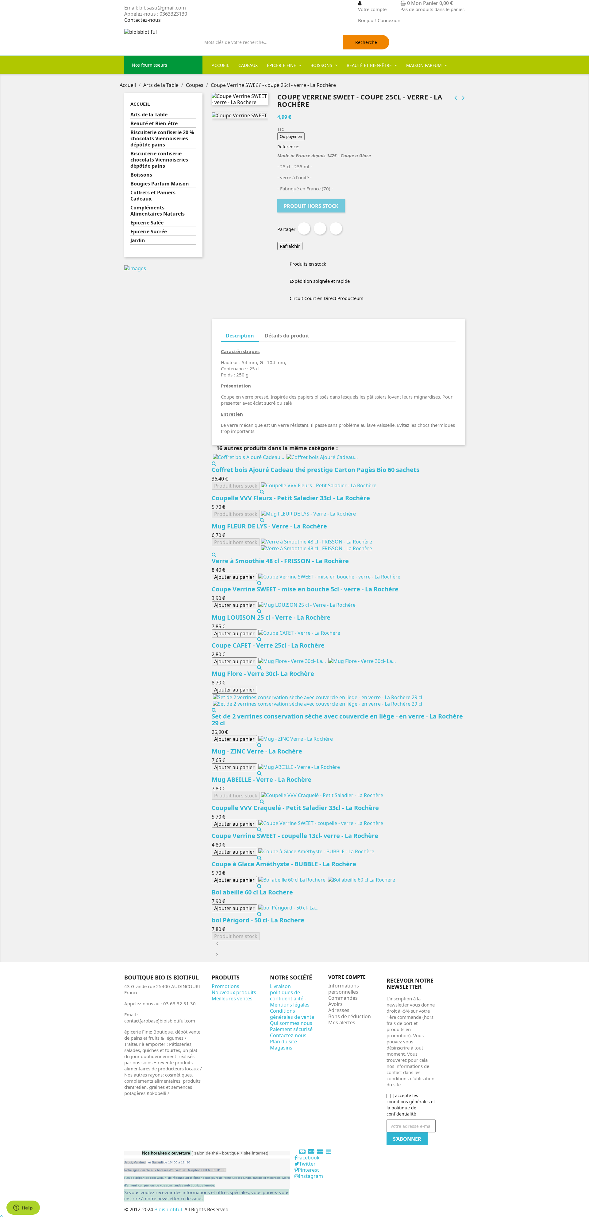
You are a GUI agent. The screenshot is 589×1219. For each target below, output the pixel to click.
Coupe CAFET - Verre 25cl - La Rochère (268, 645)
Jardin (137, 240)
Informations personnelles (343, 988)
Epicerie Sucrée (148, 231)
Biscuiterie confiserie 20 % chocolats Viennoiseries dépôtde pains (162, 138)
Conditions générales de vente (292, 1013)
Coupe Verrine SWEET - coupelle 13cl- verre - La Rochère (295, 835)
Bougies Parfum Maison (159, 184)
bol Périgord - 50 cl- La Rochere (258, 920)
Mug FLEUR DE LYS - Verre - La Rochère (269, 526)
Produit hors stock (311, 206)
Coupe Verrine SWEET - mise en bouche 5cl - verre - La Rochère (305, 589)
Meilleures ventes (232, 998)
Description (240, 335)
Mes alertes (341, 1022)
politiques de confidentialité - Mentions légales (290, 998)
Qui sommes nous (291, 1023)
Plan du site (283, 1041)
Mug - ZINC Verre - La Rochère (257, 751)
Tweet (320, 228)
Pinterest (336, 228)
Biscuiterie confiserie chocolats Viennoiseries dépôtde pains (159, 159)
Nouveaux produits (234, 992)
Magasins (281, 1047)
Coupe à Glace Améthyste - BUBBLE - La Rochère (284, 864)
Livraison (280, 986)
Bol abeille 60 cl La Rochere (252, 892)
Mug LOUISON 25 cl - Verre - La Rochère (271, 617)
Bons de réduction (349, 1016)
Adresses (338, 1010)
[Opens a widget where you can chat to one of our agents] (23, 1208)
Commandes (343, 998)
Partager (304, 228)
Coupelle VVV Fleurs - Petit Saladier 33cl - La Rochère (291, 498)
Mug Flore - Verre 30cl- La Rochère (263, 673)
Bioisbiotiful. (169, 1209)
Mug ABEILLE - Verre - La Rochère (261, 779)
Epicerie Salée (147, 223)
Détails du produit (287, 335)
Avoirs (335, 1004)
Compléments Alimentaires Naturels (157, 210)
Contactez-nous (142, 20)
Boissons (141, 175)
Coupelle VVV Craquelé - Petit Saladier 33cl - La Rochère (295, 808)
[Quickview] (214, 463)
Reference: (288, 147)
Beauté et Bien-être (154, 123)
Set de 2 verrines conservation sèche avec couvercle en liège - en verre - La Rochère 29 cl (337, 719)
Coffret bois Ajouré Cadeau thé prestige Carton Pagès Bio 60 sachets (315, 469)
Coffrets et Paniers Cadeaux (152, 195)
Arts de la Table (148, 114)
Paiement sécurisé (291, 1029)
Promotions (225, 986)
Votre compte (347, 977)
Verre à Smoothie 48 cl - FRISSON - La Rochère (280, 561)
